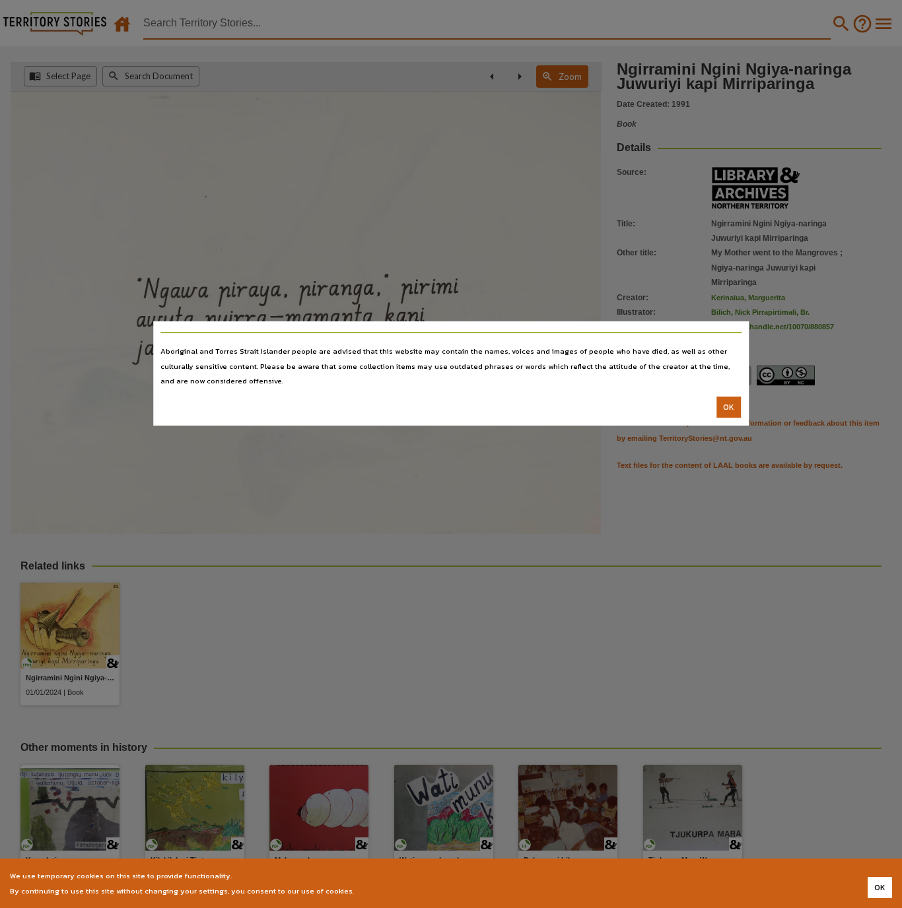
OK (728, 407)
